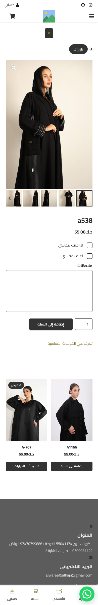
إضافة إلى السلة (50, 324)
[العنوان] (83, 5)
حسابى (12, 599)
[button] (91, 16)
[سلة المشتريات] (12, 16)
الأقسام (59, 599)
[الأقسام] (59, 591)
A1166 (72, 447)
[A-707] (26, 410)
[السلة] (35, 591)
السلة (35, 599)
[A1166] (71, 410)
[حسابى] (12, 591)
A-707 (26, 447)
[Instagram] (90, 5)
